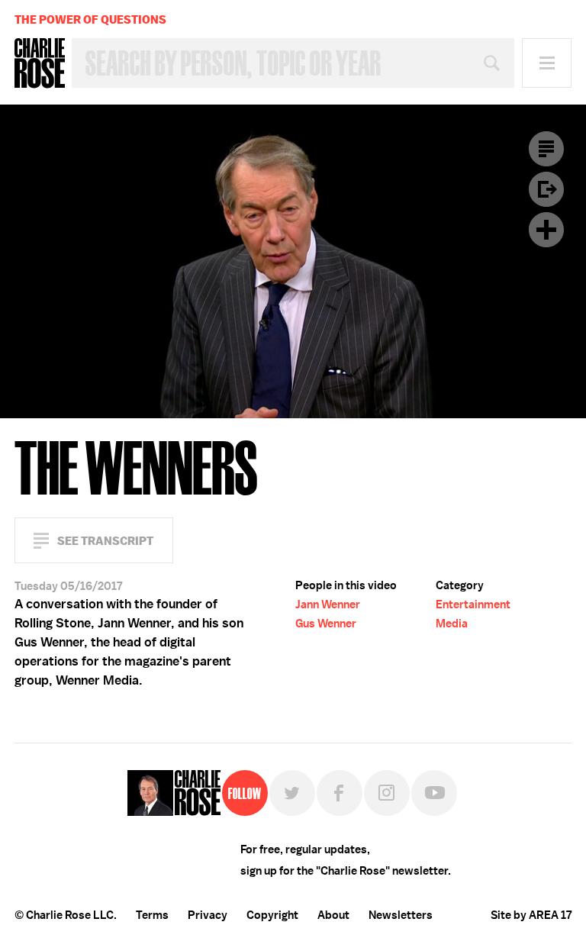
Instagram (387, 793)
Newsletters (401, 915)
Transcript (546, 148)
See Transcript (105, 540)
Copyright (272, 915)
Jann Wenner (327, 604)
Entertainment (473, 604)
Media (452, 623)
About (333, 915)
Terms (152, 915)
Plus (546, 229)
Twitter (292, 793)
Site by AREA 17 (531, 915)
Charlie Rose (39, 63)
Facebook (339, 793)
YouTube (434, 793)
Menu (547, 63)
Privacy (207, 915)
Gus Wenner (325, 623)
